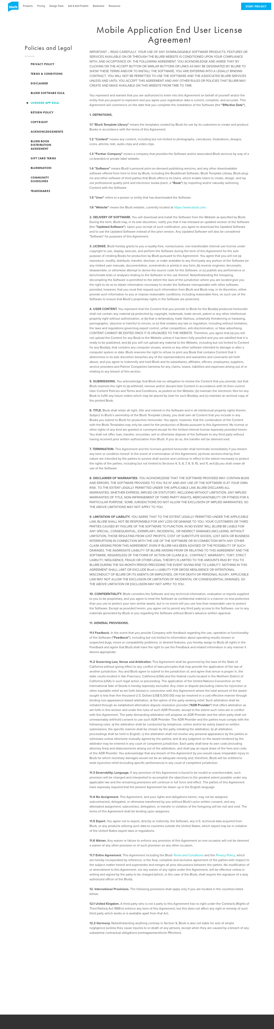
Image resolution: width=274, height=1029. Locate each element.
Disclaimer (39, 83)
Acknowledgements (47, 131)
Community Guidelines (40, 179)
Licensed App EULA (45, 103)
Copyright (39, 122)
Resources (114, 6)
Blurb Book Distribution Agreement (41, 144)
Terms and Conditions (188, 855)
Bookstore (98, 6)
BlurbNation (41, 168)
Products (28, 6)
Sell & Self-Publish (78, 6)
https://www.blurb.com (190, 207)
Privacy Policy (225, 855)
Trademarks (40, 191)
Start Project (256, 6)
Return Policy (42, 112)
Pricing (41, 6)
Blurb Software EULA (48, 93)
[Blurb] (12, 8)
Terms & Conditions (47, 74)
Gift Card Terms (43, 158)
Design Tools (56, 6)
